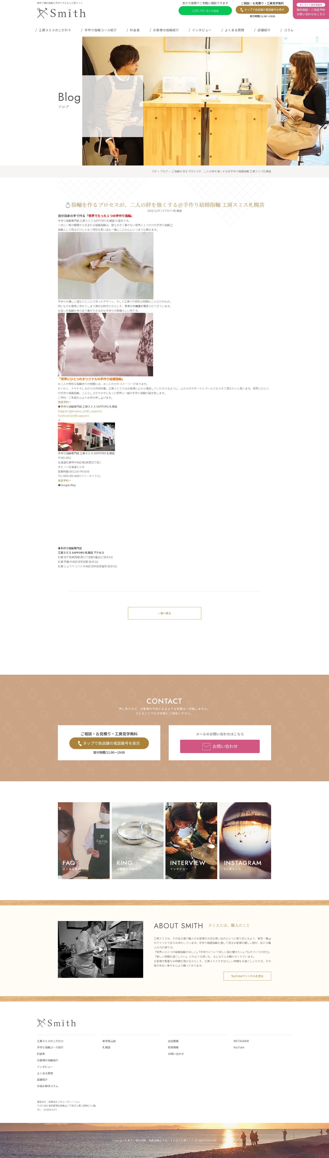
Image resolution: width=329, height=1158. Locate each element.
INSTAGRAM (241, 1041)
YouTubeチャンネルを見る (247, 976)
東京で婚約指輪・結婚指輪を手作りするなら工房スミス (160, 1140)
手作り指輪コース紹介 (101, 30)
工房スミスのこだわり (55, 30)
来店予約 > (64, 402)
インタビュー (202, 30)
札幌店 (106, 1047)
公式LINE (205, 10)
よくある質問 (234, 30)
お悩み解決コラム (47, 1086)
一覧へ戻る (164, 613)
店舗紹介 (264, 30)
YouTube (238, 1047)
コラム (289, 30)
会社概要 (173, 1041)
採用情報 (173, 1047)
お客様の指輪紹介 (166, 30)
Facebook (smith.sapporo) (73, 416)
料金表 (135, 30)
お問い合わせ (225, 746)
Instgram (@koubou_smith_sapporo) (80, 411)
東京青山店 (109, 1041)
